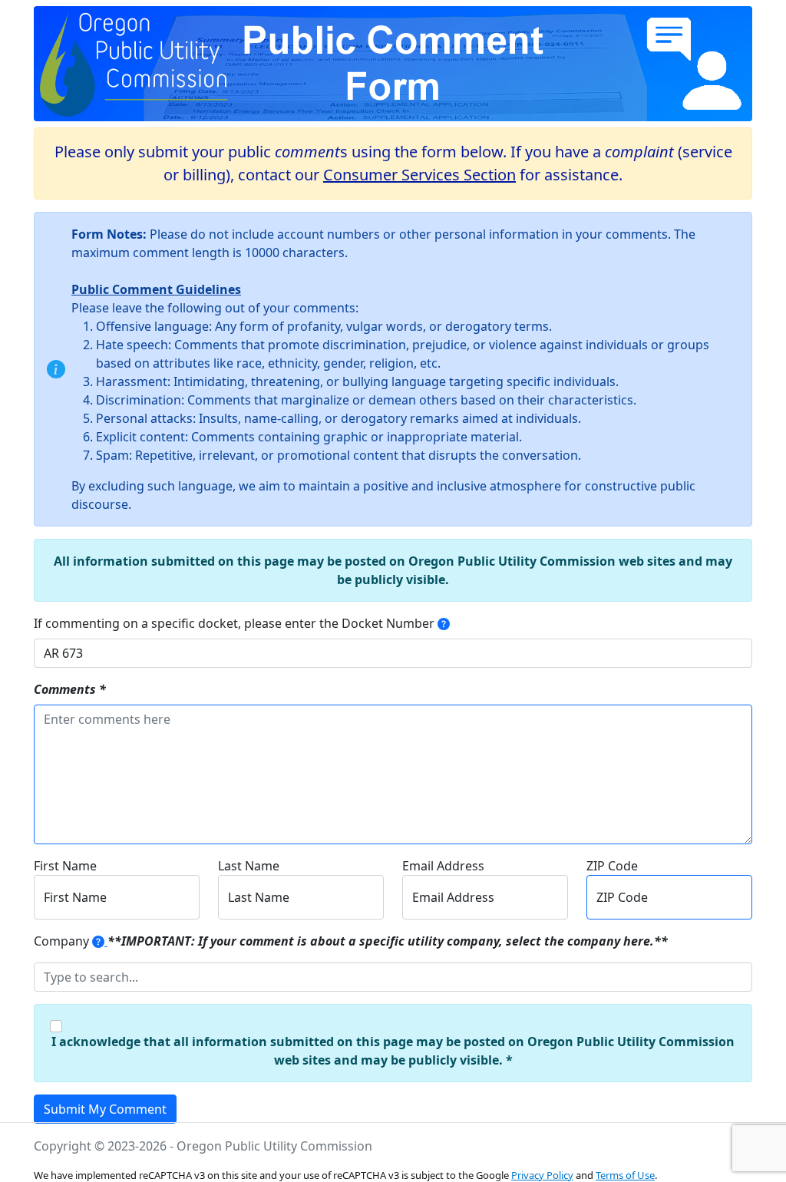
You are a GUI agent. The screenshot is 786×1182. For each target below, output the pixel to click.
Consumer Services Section (419, 174)
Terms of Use (625, 1175)
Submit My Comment (105, 1109)
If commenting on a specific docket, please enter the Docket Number (234, 623)
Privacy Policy (542, 1175)
